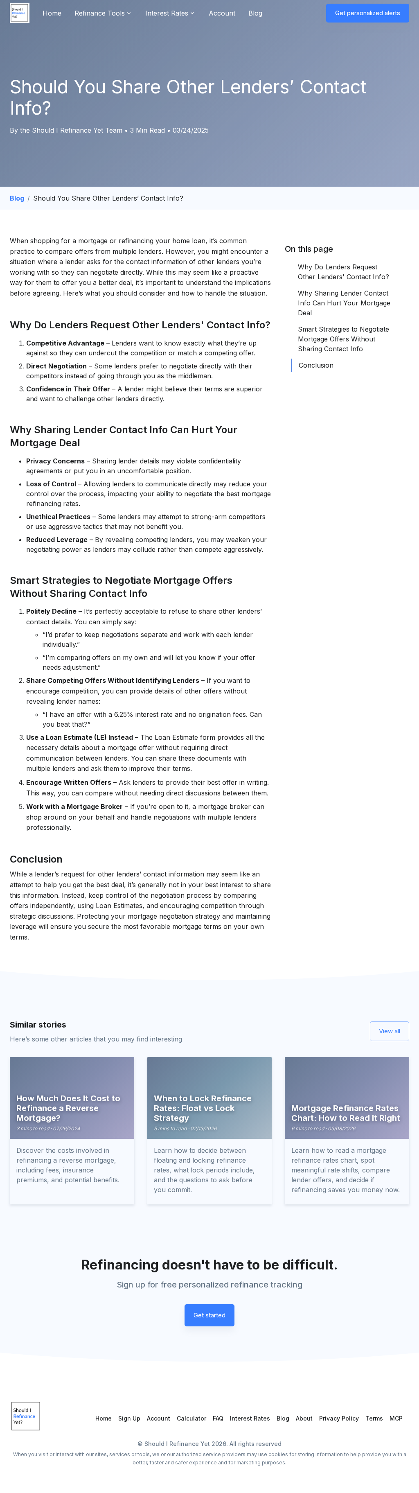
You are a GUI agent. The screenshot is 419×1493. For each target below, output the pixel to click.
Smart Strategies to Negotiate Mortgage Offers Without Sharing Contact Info (343, 339)
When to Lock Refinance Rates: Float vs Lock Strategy (203, 1108)
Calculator (191, 1418)
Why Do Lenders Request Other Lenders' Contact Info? (343, 272)
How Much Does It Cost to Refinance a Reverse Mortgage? (68, 1108)
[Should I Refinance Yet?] (19, 13)
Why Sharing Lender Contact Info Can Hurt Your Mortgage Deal (344, 303)
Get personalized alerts (367, 13)
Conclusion (316, 365)
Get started (209, 1315)
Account (222, 13)
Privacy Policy (339, 1418)
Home (52, 13)
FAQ (218, 1418)
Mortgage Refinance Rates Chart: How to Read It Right (345, 1113)
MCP (396, 1418)
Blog (255, 13)
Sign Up (129, 1418)
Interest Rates (250, 1418)
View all (389, 1031)
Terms (374, 1418)
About (304, 1418)
